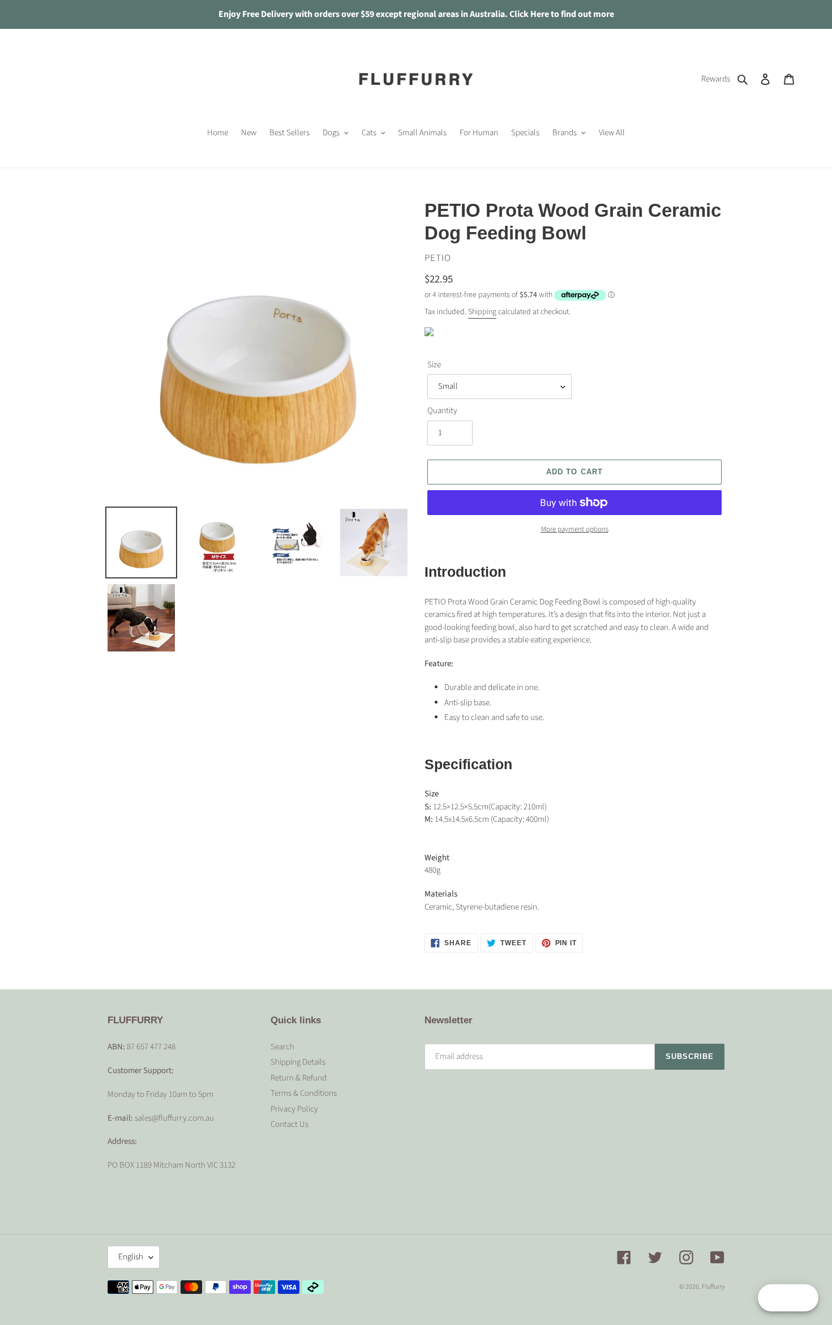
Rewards (715, 79)
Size (434, 365)
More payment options (574, 529)
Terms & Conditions (304, 1093)
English (130, 1257)
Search (282, 1047)
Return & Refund (299, 1078)
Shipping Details (298, 1062)
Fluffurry (713, 1287)
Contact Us (289, 1124)
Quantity (442, 411)
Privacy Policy (294, 1109)
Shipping (482, 312)
